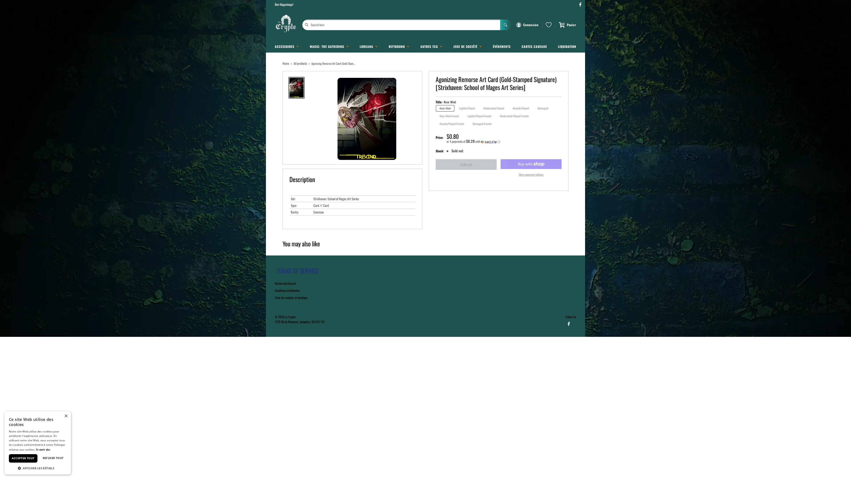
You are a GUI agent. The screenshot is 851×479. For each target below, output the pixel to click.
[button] (504, 141)
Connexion (531, 24)
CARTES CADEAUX (534, 46)
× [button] (66, 416)
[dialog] (37, 443)
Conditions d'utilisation (287, 290)
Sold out (466, 164)
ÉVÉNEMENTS (502, 46)
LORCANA (367, 46)
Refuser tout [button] (53, 458)
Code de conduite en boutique (291, 297)
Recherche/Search (285, 283)
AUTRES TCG (430, 46)
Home (286, 63)
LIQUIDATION (567, 46)
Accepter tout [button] (23, 458)
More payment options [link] (531, 174)
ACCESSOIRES (286, 46)
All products (300, 63)
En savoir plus (43, 449)
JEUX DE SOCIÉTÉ (466, 46)
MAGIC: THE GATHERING (328, 46)
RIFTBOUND (398, 46)
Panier (571, 24)
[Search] (505, 25)
